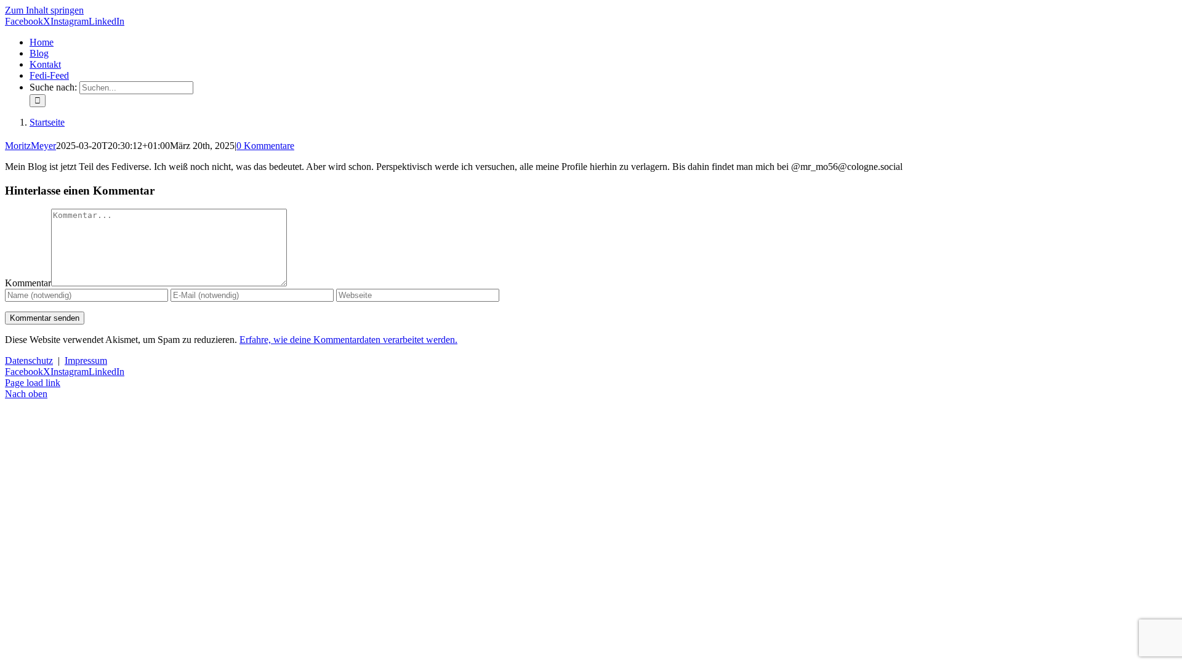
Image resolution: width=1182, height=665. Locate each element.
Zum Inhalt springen (44, 10)
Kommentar (28, 283)
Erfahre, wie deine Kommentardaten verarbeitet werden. (348, 339)
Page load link (32, 382)
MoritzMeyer (30, 145)
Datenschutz (29, 360)
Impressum (86, 360)
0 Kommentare (265, 145)
